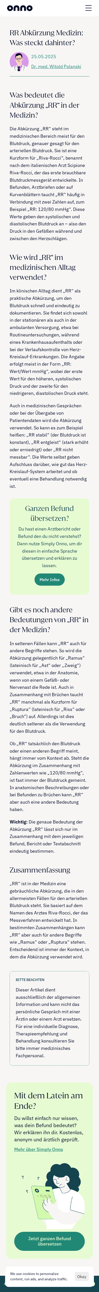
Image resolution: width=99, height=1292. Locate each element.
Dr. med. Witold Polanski (56, 66)
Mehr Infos (50, 579)
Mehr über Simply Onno (38, 1149)
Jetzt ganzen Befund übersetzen (49, 1241)
